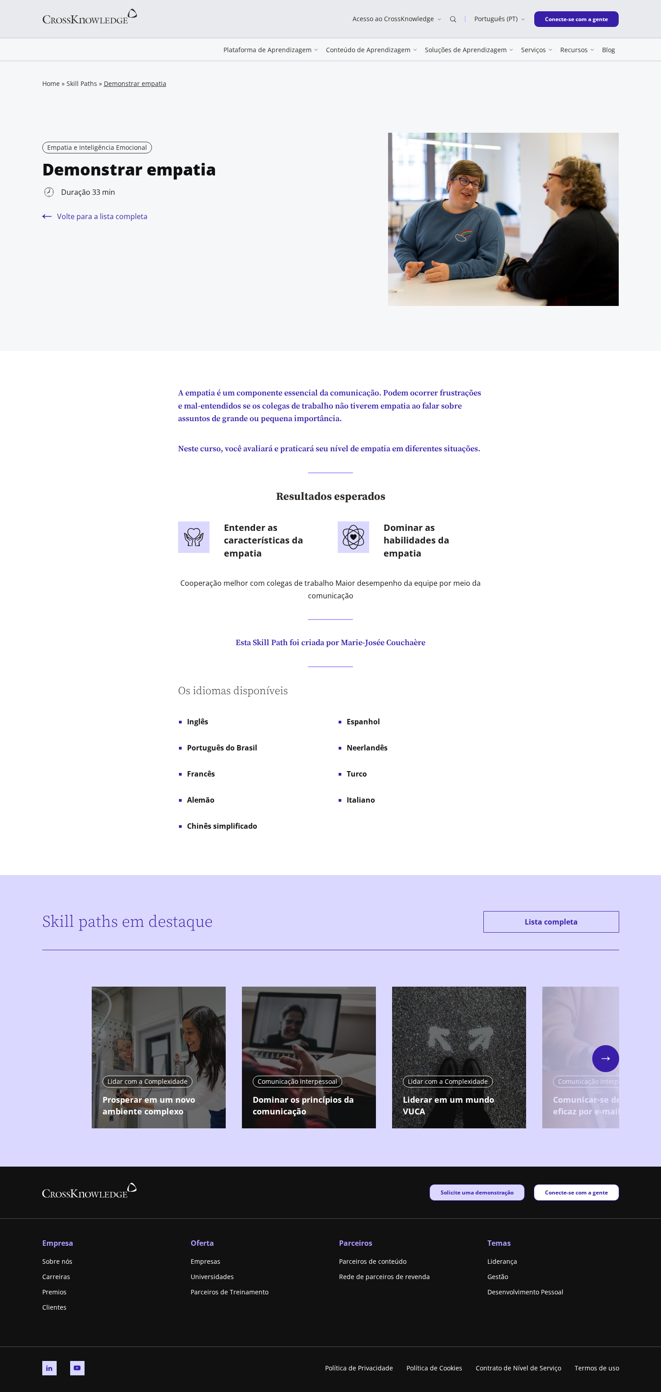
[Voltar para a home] (90, 15)
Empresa (57, 1243)
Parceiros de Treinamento (229, 1292)
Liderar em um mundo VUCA (448, 1105)
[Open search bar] (453, 18)
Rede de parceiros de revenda (384, 1276)
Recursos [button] (574, 49)
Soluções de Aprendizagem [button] (466, 49)
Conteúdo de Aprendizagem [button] (368, 49)
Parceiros (355, 1243)
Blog (608, 49)
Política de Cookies (434, 1368)
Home (51, 83)
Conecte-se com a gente (576, 19)
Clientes (54, 1307)
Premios (54, 1292)
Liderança (502, 1261)
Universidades (212, 1276)
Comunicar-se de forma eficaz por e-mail (600, 1105)
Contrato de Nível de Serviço (518, 1368)
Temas (499, 1243)
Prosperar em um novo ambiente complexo (149, 1105)
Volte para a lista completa (102, 216)
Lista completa (551, 922)
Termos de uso (597, 1368)
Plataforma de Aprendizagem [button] (267, 49)
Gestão (497, 1276)
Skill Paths (82, 83)
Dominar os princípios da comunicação (303, 1105)
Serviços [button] (533, 49)
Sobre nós (57, 1261)
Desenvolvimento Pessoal (525, 1292)
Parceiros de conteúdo (372, 1261)
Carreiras (56, 1276)
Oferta (202, 1243)
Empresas (205, 1261)
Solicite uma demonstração (477, 1192)
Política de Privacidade (359, 1368)
